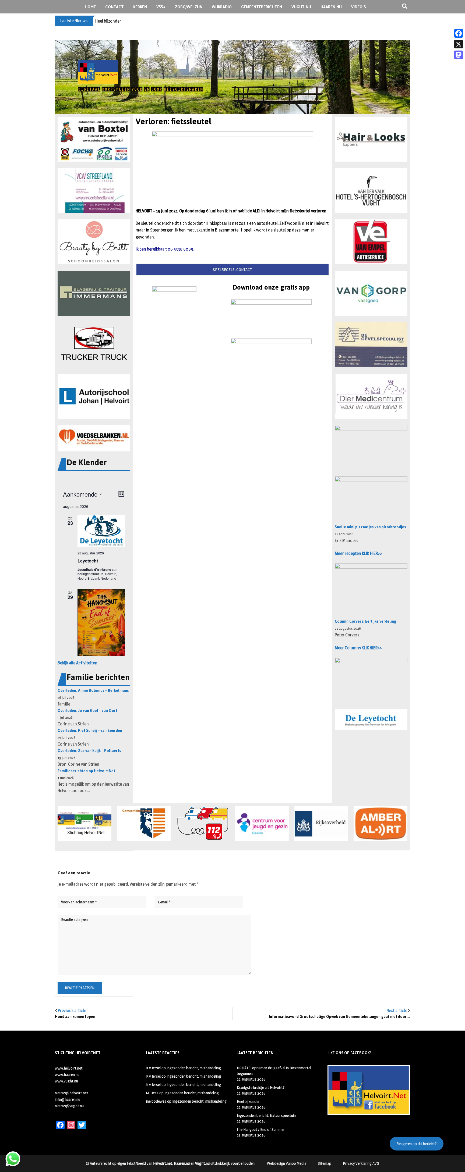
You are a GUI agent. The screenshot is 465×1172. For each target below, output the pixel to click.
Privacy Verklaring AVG (361, 1163)
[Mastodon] (458, 54)
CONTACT (114, 7)
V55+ (160, 7)
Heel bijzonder (108, 21)
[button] (94, 139)
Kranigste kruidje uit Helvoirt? (261, 1087)
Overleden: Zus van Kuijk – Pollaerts (89, 750)
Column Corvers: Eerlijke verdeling (365, 621)
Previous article (72, 1010)
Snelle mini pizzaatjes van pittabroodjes (370, 527)
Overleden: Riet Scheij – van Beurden (90, 730)
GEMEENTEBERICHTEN (261, 7)
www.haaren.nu (67, 1074)
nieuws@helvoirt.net (71, 1092)
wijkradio (222, 7)
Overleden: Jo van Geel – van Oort (87, 710)
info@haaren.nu (67, 1099)
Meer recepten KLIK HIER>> (358, 553)
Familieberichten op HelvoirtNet (86, 771)
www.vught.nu (66, 1081)
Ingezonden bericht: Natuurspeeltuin (266, 1115)
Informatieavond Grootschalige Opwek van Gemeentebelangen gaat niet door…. (339, 1016)
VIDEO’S (358, 7)
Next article (396, 1010)
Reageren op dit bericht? (416, 1143)
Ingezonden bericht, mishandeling (194, 1067)
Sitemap (324, 1163)
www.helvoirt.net (69, 1068)
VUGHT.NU (301, 7)
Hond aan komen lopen (75, 1016)
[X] (458, 44)
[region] (232, 77)
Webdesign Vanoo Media (286, 1163)
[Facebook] (458, 33)
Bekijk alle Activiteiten (77, 662)
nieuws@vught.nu (69, 1105)
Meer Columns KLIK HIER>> (358, 647)
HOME (90, 7)
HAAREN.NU (331, 7)
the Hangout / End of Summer (261, 1129)
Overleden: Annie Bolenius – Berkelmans (93, 690)
